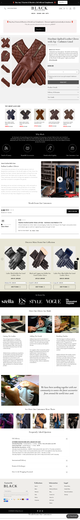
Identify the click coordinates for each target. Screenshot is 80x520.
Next (78, 259)
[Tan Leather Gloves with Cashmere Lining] (40, 114)
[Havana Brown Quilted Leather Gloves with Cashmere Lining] (69, 114)
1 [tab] (20, 403)
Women (39, 13)
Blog (50, 491)
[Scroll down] (5, 88)
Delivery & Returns (54, 92)
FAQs (50, 486)
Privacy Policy (67, 486)
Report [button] (33, 230)
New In (36, 486)
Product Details (52, 87)
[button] (67, 8)
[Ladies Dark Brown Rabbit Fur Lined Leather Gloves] (54, 114)
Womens (36, 491)
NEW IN (33, 13)
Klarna (50, 503)
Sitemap (66, 494)
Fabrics (36, 497)
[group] (9, 210)
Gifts (47, 13)
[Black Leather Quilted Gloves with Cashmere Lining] (25, 114)
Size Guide (51, 97)
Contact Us (51, 494)
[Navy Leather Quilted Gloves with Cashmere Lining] (11, 114)
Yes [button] (30, 230)
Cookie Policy (67, 489)
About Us (51, 497)
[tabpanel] (20, 390)
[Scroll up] (5, 37)
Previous (2, 259)
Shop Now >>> (40, 29)
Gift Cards (51, 500)
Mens (36, 489)
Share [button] (37, 230)
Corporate (37, 500)
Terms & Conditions (68, 491)
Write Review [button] (72, 211)
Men (43, 13)
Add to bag (15, 287)
